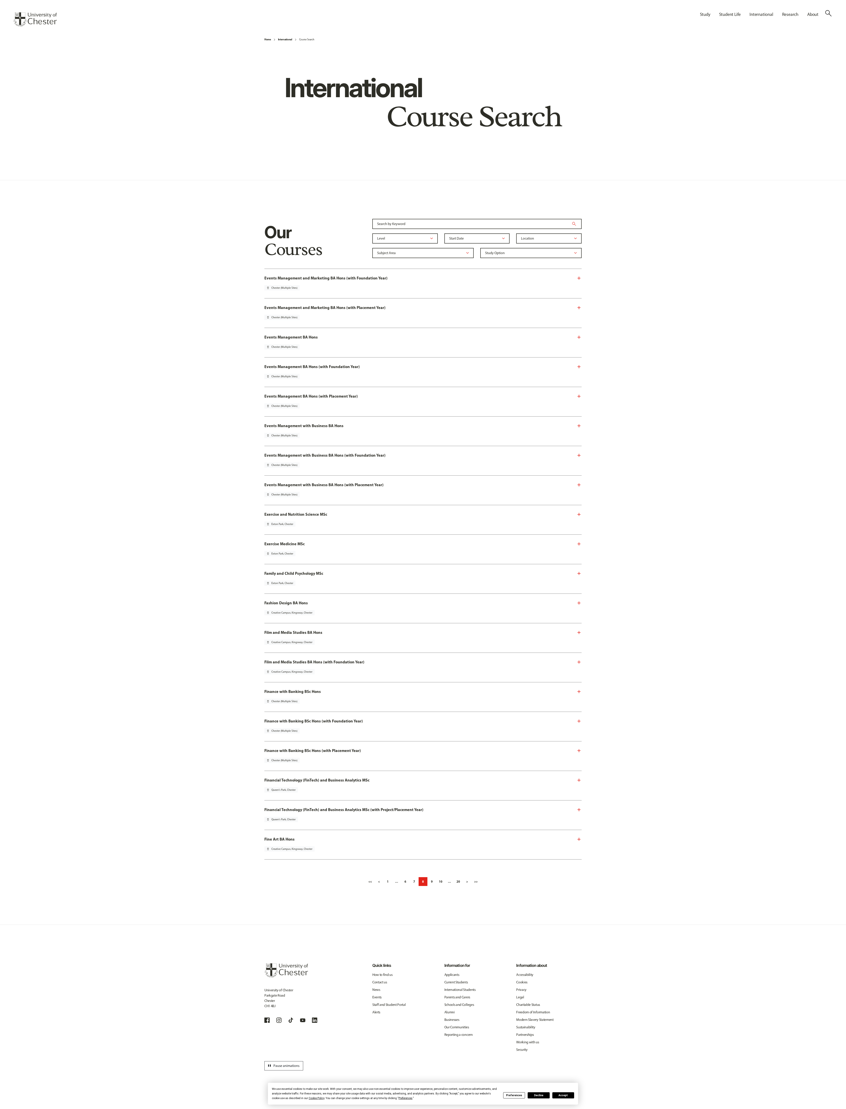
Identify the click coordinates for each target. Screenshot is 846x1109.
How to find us (382, 975)
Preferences (514, 1095)
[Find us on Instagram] (279, 1020)
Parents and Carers (457, 997)
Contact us (379, 982)
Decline (538, 1095)
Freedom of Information (533, 1012)
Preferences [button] (405, 1098)
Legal (520, 997)
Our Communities (456, 1027)
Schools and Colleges (459, 1005)
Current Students (456, 982)
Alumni (449, 1012)
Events (377, 997)
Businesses (451, 1020)
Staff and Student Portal (389, 1005)
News (376, 990)
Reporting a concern (458, 1035)
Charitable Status (528, 1005)
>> (476, 882)
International (285, 39)
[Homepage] (35, 19)
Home (267, 39)
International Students (460, 990)
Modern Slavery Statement (534, 1020)
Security (521, 1050)
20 (458, 882)
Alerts (376, 1012)
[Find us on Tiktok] (290, 1020)
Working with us (527, 1042)
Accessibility (524, 975)
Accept (563, 1095)
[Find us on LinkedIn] (314, 1020)
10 (440, 882)
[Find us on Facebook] (267, 1020)
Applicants (451, 975)
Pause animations (283, 1066)
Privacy (521, 990)
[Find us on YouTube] (302, 1020)
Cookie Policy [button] (316, 1098)
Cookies (521, 982)
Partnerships (525, 1035)
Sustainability (525, 1027)
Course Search (306, 39)
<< (370, 882)
